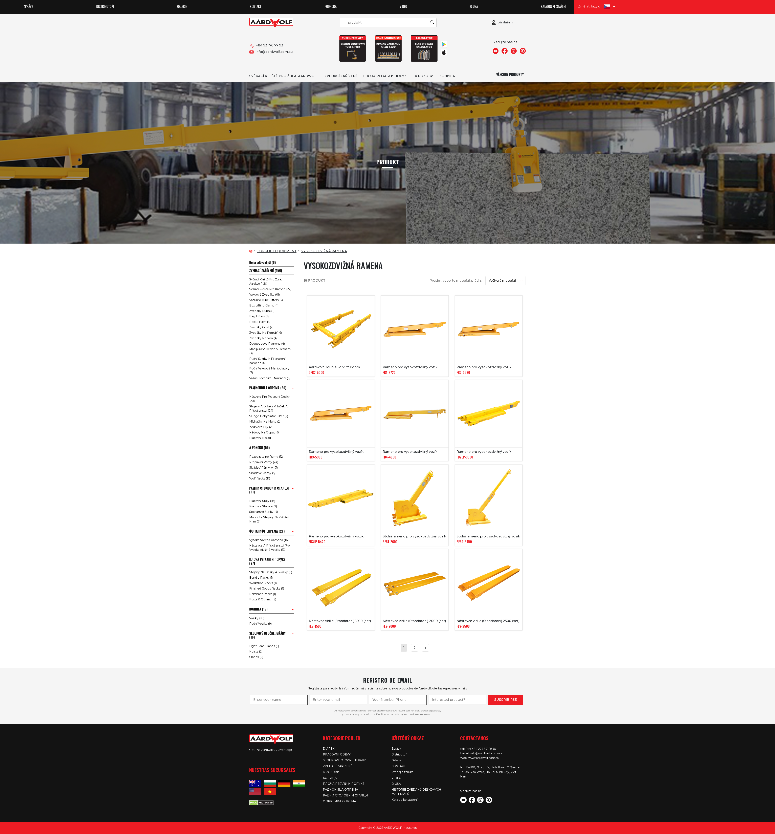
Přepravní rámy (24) (263, 462)
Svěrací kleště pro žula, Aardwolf (283, 76)
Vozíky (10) (256, 618)
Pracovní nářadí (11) (262, 438)
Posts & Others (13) (262, 599)
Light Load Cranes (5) (264, 646)
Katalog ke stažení (553, 6)
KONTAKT (255, 6)
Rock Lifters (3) (259, 322)
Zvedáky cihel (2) (261, 327)
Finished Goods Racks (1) (266, 588)
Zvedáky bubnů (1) (262, 311)
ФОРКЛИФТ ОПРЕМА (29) (267, 531)
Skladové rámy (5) (262, 473)
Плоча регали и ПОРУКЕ (386, 76)
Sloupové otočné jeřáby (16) (267, 635)
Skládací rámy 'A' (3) (263, 467)
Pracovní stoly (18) (262, 501)
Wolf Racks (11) (259, 478)
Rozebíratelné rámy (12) (266, 456)
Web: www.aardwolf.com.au (479, 758)
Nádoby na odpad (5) (264, 432)
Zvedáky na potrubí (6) (265, 333)
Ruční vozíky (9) (260, 623)
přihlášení (506, 22)
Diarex (328, 748)
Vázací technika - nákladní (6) (269, 378)
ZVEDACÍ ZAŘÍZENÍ (341, 76)
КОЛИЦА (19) (258, 609)
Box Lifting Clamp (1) (263, 305)
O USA (474, 6)
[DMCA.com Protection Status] (261, 802)
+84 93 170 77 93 (269, 45)
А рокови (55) (259, 448)
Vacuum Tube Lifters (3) (266, 300)
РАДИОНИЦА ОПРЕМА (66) (267, 388)
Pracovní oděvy (337, 754)
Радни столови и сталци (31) (269, 490)
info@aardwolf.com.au (274, 52)
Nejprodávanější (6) (262, 262)
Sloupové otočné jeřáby (344, 760)
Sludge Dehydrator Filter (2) (268, 416)
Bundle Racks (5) (261, 577)
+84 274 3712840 (484, 749)
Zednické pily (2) (260, 427)
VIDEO (403, 6)
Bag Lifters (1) (259, 316)
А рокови (424, 76)
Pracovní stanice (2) (263, 506)
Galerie (182, 6)
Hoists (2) (255, 651)
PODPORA (331, 6)
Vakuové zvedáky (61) (264, 294)
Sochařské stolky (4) (263, 512)
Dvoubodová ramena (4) (267, 343)
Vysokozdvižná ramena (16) (268, 540)
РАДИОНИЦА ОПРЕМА (340, 789)
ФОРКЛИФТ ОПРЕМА (339, 801)
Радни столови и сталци (345, 795)
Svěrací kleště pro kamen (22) (270, 289)
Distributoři (105, 6)
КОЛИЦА (447, 76)
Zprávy (28, 6)
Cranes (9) (256, 657)
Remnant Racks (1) (262, 594)
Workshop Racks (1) (263, 583)
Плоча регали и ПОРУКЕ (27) (267, 561)
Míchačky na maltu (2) (265, 421)
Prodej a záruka (402, 772)
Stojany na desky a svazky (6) (270, 572)
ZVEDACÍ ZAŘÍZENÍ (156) (265, 271)
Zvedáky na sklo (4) (263, 338)
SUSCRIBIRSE (505, 700)
